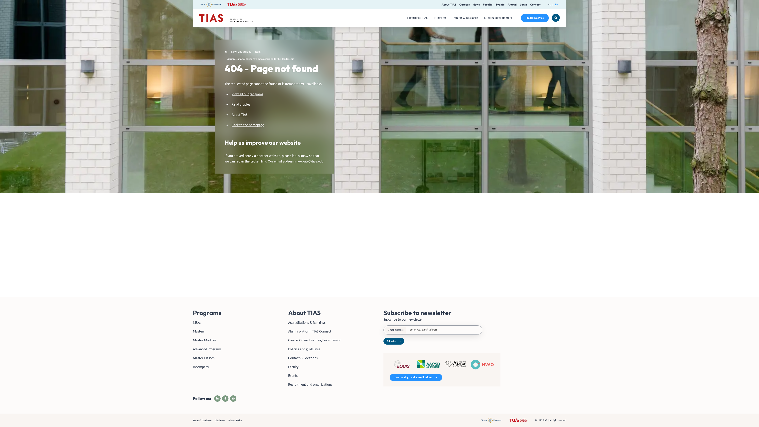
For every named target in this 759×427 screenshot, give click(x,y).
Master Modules (204, 340)
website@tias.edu (310, 161)
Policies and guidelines (304, 349)
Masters (199, 331)
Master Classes (203, 358)
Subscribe (391, 341)
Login (523, 4)
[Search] (556, 18)
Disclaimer (220, 420)
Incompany (201, 367)
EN (556, 4)
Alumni (512, 4)
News (476, 4)
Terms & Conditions (202, 420)
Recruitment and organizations (310, 384)
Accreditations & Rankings (307, 322)
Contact (535, 4)
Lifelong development (498, 18)
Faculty (487, 4)
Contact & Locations (303, 358)
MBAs (197, 322)
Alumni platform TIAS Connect (309, 331)
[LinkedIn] (217, 398)
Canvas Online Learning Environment (314, 340)
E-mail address (395, 330)
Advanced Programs (207, 349)
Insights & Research (465, 18)
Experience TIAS (417, 18)
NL (549, 4)
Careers (464, 4)
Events (500, 4)
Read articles (241, 104)
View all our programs (247, 94)
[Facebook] (225, 398)
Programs (440, 18)
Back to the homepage (248, 125)
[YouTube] (233, 398)
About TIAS (449, 4)
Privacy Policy (235, 420)
